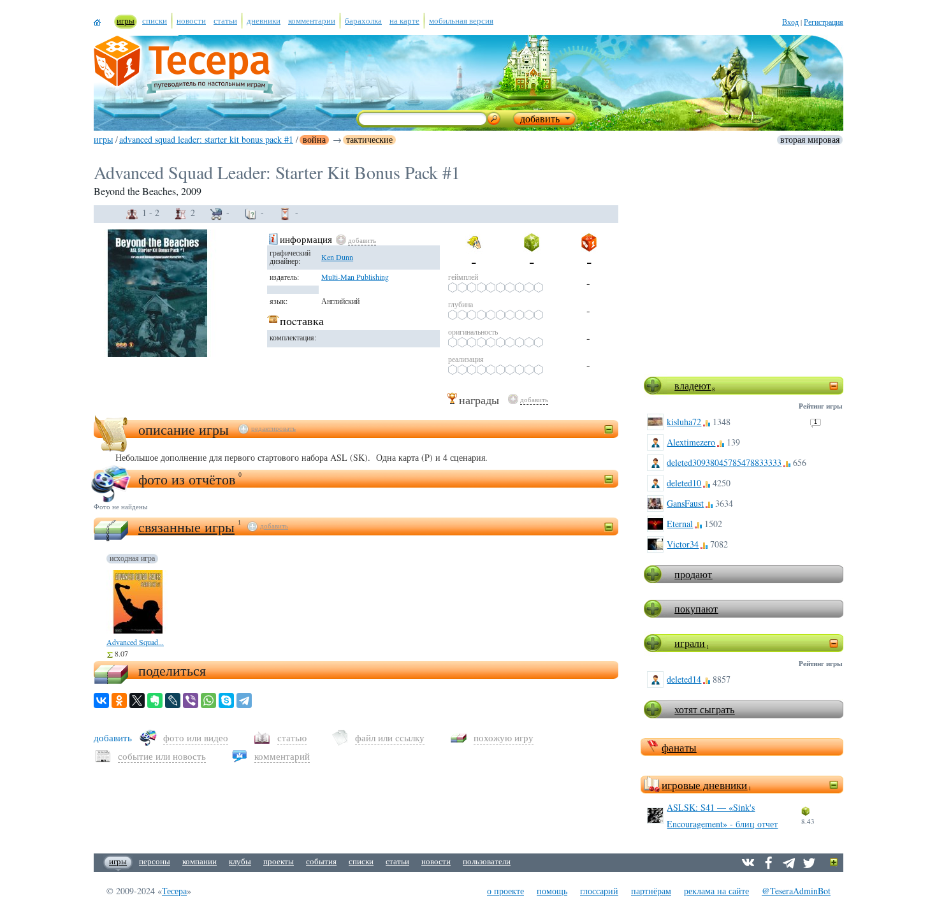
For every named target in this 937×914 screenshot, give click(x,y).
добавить (362, 240)
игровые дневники (704, 785)
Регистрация (823, 22)
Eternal (680, 524)
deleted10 (684, 483)
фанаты (679, 747)
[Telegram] (244, 700)
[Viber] (190, 700)
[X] (137, 700)
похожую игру (504, 737)
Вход (790, 22)
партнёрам (651, 891)
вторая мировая (809, 139)
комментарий (282, 756)
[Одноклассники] (119, 700)
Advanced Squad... (135, 642)
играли (689, 642)
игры (103, 139)
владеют (692, 385)
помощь (552, 891)
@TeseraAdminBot (796, 891)
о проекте (505, 891)
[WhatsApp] (208, 700)
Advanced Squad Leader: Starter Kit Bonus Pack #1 (206, 139)
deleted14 (684, 679)
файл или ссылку (390, 737)
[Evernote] (155, 700)
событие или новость (162, 756)
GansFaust (685, 503)
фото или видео (195, 737)
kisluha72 (684, 422)
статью (292, 737)
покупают (696, 608)
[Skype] (226, 700)
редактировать (273, 428)
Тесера (174, 891)
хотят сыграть (704, 709)
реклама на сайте (716, 891)
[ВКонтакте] (101, 700)
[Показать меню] (834, 862)
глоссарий (599, 891)
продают (693, 574)
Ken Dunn (337, 257)
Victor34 (683, 544)
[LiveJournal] (172, 700)
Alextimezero (691, 442)
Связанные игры (186, 527)
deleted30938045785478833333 (724, 462)
